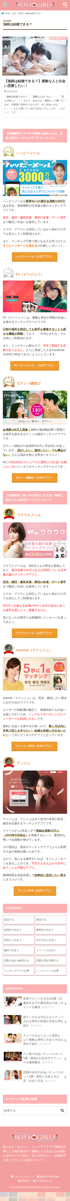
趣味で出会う (11, 950)
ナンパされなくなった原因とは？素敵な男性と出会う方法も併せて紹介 (43, 1039)
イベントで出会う (46, 950)
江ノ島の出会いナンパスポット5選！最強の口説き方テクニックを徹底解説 (43, 1058)
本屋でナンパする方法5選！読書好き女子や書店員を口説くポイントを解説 (43, 1003)
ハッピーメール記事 (47, 970)
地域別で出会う (13, 929)
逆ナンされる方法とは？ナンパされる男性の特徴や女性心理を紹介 (43, 1021)
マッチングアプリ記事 (16, 970)
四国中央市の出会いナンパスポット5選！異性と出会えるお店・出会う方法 (43, 1076)
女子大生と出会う (46, 940)
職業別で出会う (45, 929)
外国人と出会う (13, 940)
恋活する (9, 919)
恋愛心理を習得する (47, 960)
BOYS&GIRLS (33, 1187)
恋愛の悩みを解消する (16, 960)
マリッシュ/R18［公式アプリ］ (34, 746)
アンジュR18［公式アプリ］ (35, 890)
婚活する (41, 919)
